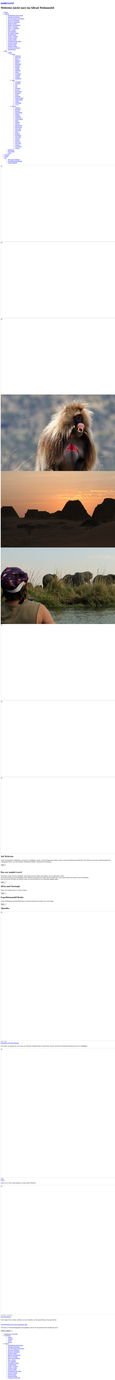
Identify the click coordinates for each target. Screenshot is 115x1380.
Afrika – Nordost (13, 36)
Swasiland (18, 73)
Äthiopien (18, 56)
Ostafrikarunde (12, 35)
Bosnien (17, 111)
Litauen (17, 124)
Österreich (18, 130)
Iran (16, 86)
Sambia (17, 69)
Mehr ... (3, 882)
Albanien (17, 108)
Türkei (17, 101)
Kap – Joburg (12, 30)
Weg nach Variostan (13, 20)
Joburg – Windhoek (13, 28)
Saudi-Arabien (19, 98)
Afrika (13, 54)
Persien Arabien (12, 23)
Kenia (17, 59)
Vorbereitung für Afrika (14, 41)
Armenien (18, 82)
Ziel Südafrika (12, 31)
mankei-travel (7, 3)
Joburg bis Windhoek (14, 1358)
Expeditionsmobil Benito (15, 161)
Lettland (17, 122)
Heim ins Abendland (14, 22)
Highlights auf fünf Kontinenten (10, 1043)
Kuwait (17, 90)
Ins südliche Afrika (13, 33)
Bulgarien (18, 109)
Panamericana (12, 49)
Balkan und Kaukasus (14, 25)
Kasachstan (18, 91)
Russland (17, 96)
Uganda (17, 77)
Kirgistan (17, 93)
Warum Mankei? (12, 163)
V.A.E (17, 104)
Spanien (17, 145)
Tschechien (18, 146)
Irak (16, 85)
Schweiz (17, 138)
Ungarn (17, 148)
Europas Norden (12, 43)
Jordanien (18, 88)
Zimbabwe (18, 78)
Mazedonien (18, 125)
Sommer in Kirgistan (14, 17)
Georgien (17, 83)
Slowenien (18, 143)
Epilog (2, 1180)
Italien (17, 120)
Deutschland (18, 112)
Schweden (18, 137)
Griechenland (19, 119)
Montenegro (18, 127)
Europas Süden (12, 39)
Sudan (17, 72)
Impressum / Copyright (10, 1334)
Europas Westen (12, 46)
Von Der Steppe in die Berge (16, 18)
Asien (13, 80)
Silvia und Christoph (14, 159)
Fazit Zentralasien (6, 1317)
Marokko (17, 61)
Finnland (17, 116)
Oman (17, 95)
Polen (16, 132)
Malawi (17, 62)
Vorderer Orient (12, 38)
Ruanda (17, 67)
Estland (17, 114)
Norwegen (18, 129)
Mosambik (18, 64)
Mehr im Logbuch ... (6, 1331)
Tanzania (17, 75)
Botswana (18, 57)
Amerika (10, 1339)
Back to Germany (13, 27)
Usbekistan (18, 103)
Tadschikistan (19, 99)
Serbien (17, 140)
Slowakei (17, 142)
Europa (14, 106)
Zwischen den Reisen (14, 48)
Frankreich (18, 117)
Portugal (17, 133)
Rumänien (18, 135)
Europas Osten (12, 44)
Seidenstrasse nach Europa (15, 15)
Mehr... (3, 865)
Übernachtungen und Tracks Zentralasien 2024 (14, 1324)
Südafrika (18, 70)
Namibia (17, 65)
